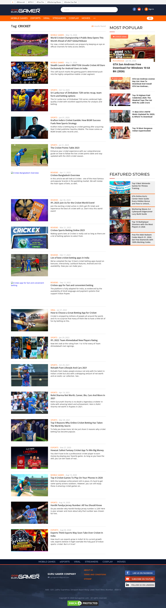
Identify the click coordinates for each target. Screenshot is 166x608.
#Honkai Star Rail (70, 2)
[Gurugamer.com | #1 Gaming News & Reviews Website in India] (26, 10)
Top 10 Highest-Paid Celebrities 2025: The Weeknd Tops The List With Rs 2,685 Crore (142, 99)
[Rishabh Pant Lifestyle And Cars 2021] (29, 375)
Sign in (151, 9)
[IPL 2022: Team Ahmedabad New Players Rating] (29, 348)
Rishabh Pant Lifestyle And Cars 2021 (69, 367)
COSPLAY (74, 18)
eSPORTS (35, 18)
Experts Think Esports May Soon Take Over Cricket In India (77, 534)
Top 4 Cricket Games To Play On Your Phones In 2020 (77, 477)
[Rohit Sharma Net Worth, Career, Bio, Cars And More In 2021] (29, 403)
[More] (94, 18)
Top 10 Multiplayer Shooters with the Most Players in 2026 (142, 224)
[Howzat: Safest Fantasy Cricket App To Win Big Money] (29, 458)
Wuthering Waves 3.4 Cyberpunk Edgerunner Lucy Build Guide (142, 211)
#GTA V (30, 2)
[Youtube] (139, 9)
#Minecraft (21, 2)
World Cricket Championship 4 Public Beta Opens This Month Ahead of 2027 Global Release (77, 39)
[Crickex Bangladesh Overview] (29, 183)
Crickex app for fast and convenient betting (72, 285)
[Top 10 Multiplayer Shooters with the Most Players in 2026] (120, 226)
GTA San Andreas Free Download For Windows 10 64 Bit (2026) (131, 68)
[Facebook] (134, 9)
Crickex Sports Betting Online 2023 (68, 230)
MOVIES (86, 18)
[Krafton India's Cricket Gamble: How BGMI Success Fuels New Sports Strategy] (29, 128)
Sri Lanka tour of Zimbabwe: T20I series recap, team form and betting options (76, 94)
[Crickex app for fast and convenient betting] (29, 293)
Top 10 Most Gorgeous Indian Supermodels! (142, 129)
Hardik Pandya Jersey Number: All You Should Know (76, 505)
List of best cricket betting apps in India (70, 257)
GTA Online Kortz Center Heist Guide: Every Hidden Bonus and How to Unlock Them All (141, 200)
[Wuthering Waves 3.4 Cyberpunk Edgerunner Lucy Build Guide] (120, 213)
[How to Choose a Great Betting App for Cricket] (29, 320)
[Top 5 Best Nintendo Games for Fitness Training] (120, 187)
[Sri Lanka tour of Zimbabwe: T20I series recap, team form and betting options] (29, 100)
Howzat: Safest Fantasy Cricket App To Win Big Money (77, 450)
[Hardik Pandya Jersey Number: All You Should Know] (29, 513)
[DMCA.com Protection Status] (83, 605)
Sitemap (88, 579)
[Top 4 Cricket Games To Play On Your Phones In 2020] (29, 485)
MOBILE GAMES (19, 18)
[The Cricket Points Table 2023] (29, 155)
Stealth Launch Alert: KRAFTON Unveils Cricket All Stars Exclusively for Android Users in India (78, 67)
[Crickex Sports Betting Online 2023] (29, 238)
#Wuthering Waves (54, 2)
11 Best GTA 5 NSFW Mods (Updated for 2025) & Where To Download (143, 114)
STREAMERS (59, 18)
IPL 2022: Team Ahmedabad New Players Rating (74, 340)
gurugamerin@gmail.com (60, 577)
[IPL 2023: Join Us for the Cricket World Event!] (29, 210)
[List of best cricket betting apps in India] (29, 265)
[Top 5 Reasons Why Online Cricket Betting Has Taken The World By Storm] (29, 430)
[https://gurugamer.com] (25, 576)
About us (88, 570)
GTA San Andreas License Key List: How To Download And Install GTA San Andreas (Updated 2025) (143, 82)
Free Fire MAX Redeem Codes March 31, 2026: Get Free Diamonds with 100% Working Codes (142, 238)
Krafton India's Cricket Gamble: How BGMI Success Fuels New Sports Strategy (76, 122)
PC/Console (118, 61)
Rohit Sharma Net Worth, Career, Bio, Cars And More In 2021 (78, 397)
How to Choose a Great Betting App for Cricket (73, 312)
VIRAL (46, 18)
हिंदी (150, 18)
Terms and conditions (95, 574)
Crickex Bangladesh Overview (65, 175)
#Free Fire (40, 2)
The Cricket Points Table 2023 (65, 147)
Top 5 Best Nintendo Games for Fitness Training (141, 186)
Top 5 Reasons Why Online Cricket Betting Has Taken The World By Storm (77, 424)
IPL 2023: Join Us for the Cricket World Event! (73, 202)
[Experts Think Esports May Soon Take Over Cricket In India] (29, 540)
